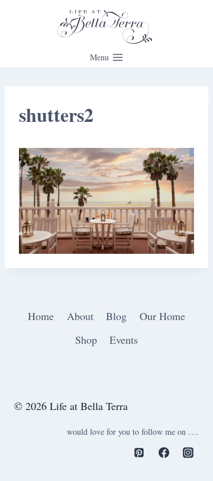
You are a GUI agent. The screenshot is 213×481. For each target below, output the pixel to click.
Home (41, 316)
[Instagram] (188, 452)
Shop (86, 339)
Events (123, 339)
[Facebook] (164, 452)
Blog (116, 316)
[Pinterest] (139, 452)
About (80, 316)
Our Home (162, 316)
